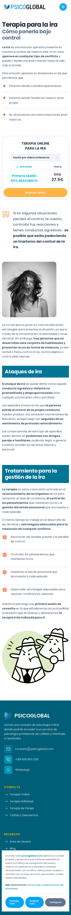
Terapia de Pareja (22, 808)
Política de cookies (38, 885)
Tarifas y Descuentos (24, 815)
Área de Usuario (20, 842)
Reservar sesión (35, 192)
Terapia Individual (21, 801)
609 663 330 (26, 759)
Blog (13, 848)
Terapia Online (19, 794)
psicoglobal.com (32, 855)
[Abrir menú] (63, 7)
